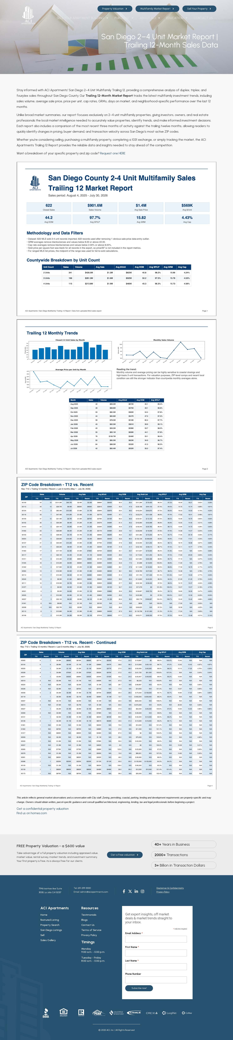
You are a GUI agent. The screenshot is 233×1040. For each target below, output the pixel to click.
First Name (132, 947)
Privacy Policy (162, 892)
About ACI (148, 18)
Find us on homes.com (32, 813)
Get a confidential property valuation (43, 809)
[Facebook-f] (124, 891)
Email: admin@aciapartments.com (91, 892)
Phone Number (133, 974)
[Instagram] (142, 891)
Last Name (132, 961)
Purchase (122, 18)
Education (174, 18)
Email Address (134, 933)
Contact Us (203, 18)
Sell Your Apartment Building (80, 18)
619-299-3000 (84, 888)
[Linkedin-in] (136, 891)
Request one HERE (112, 153)
